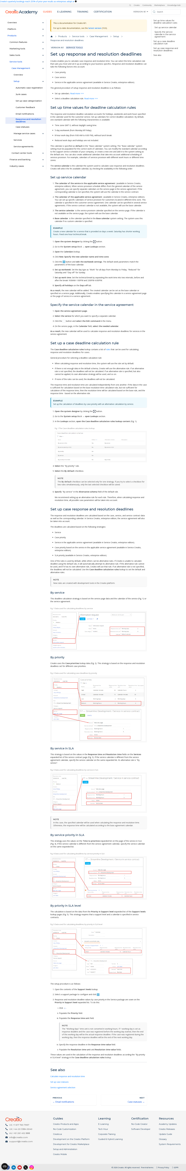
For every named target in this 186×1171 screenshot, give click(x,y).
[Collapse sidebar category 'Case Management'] (43, 68)
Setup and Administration (65, 1149)
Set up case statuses (59, 1082)
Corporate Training (106, 1134)
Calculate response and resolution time (67, 1076)
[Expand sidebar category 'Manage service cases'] (43, 134)
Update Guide (165, 1134)
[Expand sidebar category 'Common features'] (43, 42)
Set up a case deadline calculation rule (164, 42)
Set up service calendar (166, 27)
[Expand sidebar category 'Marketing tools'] (43, 49)
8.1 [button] (145, 11)
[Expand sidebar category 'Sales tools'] (43, 55)
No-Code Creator (139, 1124)
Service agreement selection (62, 1087)
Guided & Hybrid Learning (110, 1139)
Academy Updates (168, 1124)
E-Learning (103, 1124)
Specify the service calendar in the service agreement (165, 34)
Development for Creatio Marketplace (71, 1144)
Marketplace (159, 5)
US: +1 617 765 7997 (19, 1125)
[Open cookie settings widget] (4, 1166)
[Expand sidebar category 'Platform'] (43, 29)
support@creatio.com (21, 1141)
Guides (47, 11)
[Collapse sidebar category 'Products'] (43, 36)
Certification (103, 11)
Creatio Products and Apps (66, 1124)
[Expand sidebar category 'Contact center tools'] (43, 153)
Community (147, 5)
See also (157, 55)
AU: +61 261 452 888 (19, 1133)
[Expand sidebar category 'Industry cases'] (43, 166)
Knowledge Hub (174, 5)
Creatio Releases (167, 1129)
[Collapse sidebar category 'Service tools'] (43, 62)
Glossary (163, 1139)
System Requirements (170, 1144)
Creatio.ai (57, 1134)
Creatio (137, 5)
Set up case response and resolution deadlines (165, 49)
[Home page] (51, 36)
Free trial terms (147, 1167)
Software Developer (140, 1129)
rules (108, 349)
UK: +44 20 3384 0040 (20, 1129)
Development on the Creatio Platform (71, 1139)
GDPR (176, 1167)
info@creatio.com (18, 1137)
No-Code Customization (64, 1129)
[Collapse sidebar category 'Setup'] (43, 81)
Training (82, 11)
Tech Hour (103, 1129)
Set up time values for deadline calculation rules (165, 21)
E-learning (64, 11)
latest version (94, 28)
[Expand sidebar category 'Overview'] (43, 23)
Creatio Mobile (60, 1154)
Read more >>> (77, 93)
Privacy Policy (163, 1167)
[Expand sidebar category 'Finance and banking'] (43, 160)
